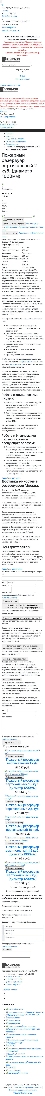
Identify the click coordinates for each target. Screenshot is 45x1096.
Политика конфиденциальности (28, 1087)
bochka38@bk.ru (9, 27)
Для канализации (30, 1040)
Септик (17, 1020)
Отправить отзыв (10, 601)
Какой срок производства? (15, 659)
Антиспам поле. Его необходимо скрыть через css (22, 572)
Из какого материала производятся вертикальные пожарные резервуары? (22, 606)
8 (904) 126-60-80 (14, 982)
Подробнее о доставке (12, 569)
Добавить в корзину (14, 756)
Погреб (17, 1070)
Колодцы (19, 1043)
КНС (13, 1045)
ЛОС (13, 1067)
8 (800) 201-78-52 (28, 362)
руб (22, 76)
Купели (17, 1023)
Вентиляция (23, 1073)
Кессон (17, 1018)
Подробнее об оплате (11, 478)
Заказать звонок (22, 79)
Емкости (19, 1009)
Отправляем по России (10, 85)
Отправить (7, 949)
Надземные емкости (34, 1012)
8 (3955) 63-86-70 (14, 979)
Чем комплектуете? (11, 680)
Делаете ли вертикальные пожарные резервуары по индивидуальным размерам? (22, 647)
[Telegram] (3, 193)
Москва (5, 11)
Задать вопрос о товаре (13, 224)
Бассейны (20, 1054)
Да (3, 16)
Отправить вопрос (11, 742)
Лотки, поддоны (28, 1026)
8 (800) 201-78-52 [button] (10, 30)
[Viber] (6, 193)
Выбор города (10, 16)
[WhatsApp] (9, 193)
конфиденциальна (9, 598)
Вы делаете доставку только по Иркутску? (22, 618)
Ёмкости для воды (32, 1015)
